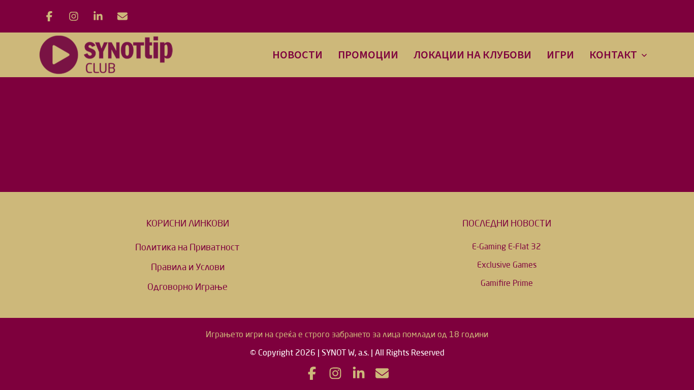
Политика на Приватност (187, 246)
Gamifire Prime (507, 283)
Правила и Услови (188, 266)
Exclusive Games (507, 264)
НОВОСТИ (297, 55)
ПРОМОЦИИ (368, 55)
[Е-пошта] (122, 16)
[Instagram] (73, 16)
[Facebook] (49, 16)
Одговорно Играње (187, 286)
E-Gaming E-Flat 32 (506, 246)
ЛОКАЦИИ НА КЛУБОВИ (472, 55)
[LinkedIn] (98, 16)
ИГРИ (560, 55)
